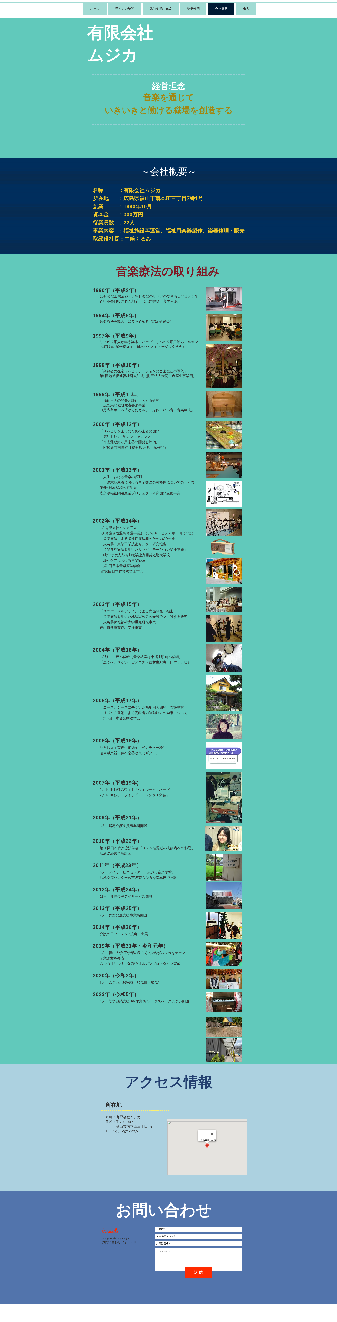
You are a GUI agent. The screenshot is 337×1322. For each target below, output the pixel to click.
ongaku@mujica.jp (115, 1238)
